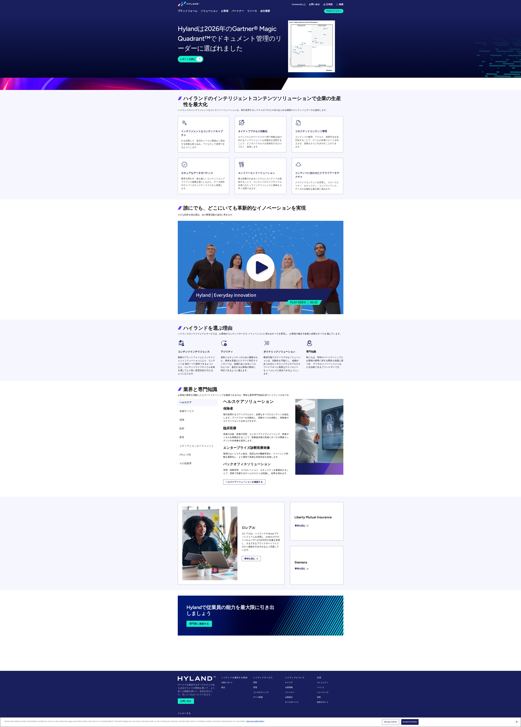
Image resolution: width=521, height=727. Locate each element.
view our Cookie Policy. (255, 721)
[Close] (517, 722)
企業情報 (289, 687)
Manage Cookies (390, 722)
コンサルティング (260, 692)
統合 (223, 687)
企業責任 (289, 697)
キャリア (289, 682)
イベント (321, 687)
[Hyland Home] (189, 4)
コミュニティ (322, 682)
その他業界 (185, 463)
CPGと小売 (185, 454)
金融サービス (186, 411)
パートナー (290, 692)
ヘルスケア (185, 402)
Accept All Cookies (410, 722)
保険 (181, 420)
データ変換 (258, 697)
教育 (181, 437)
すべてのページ (291, 702)
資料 (319, 697)
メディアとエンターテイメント (196, 446)
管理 (255, 687)
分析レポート (227, 682)
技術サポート (322, 702)
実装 (255, 682)
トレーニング (322, 692)
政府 (181, 428)
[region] (260, 722)
